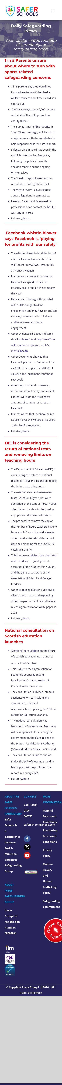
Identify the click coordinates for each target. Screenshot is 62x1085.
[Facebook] (27, 838)
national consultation (26, 651)
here (26, 218)
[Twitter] (27, 847)
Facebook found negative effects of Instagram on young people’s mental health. (33, 345)
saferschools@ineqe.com (39, 824)
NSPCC (51, 207)
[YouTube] (27, 855)
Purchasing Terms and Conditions (50, 836)
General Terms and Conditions (50, 816)
